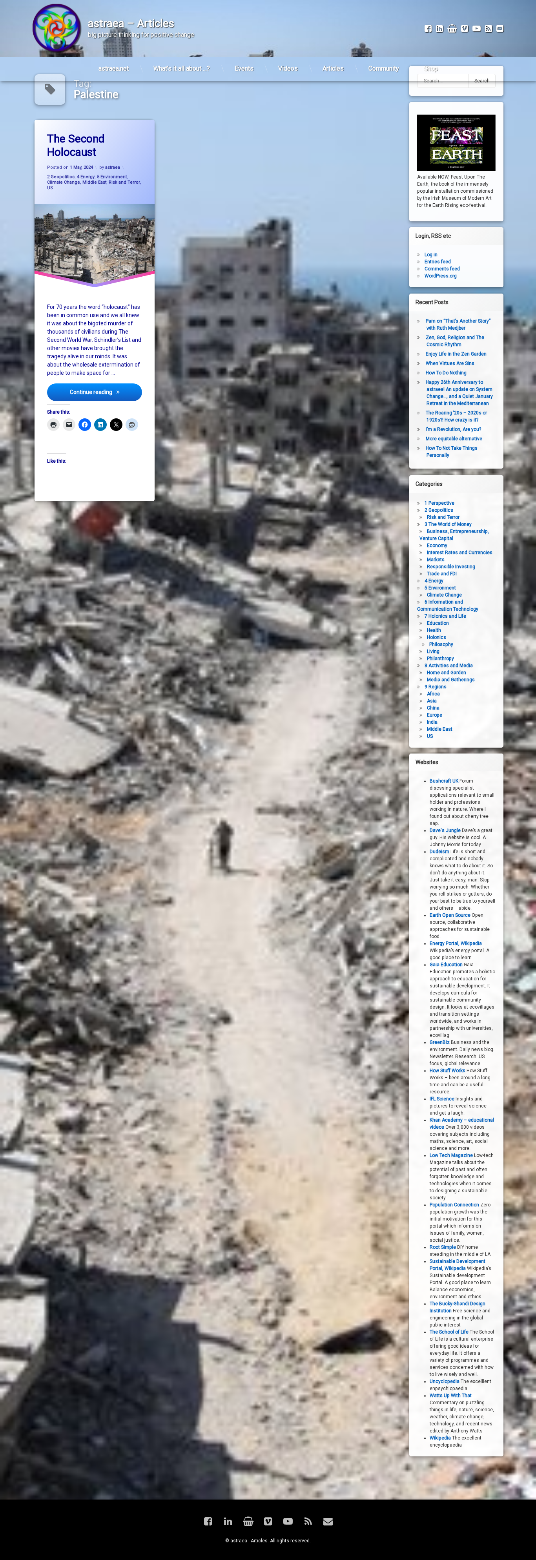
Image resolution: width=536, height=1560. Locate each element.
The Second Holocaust (76, 145)
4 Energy (86, 176)
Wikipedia (440, 1438)
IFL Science (442, 1099)
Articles (333, 68)
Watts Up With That (451, 1395)
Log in (431, 254)
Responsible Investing (451, 566)
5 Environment (112, 176)
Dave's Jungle (445, 830)
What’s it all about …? (181, 68)
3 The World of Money (448, 524)
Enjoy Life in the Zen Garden (456, 354)
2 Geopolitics (61, 176)
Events (244, 68)
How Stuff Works (447, 1070)
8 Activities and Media (449, 665)
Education (438, 623)
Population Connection (454, 1205)
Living (433, 651)
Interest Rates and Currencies (459, 552)
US (50, 187)
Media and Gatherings (451, 679)
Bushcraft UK (444, 781)
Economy (437, 545)
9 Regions (436, 686)
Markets (436, 559)
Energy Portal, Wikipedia (456, 943)
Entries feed (438, 262)
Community (383, 68)
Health (434, 630)
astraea (112, 167)
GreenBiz (440, 1042)
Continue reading (105, 392)
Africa (433, 693)
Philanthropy (440, 658)
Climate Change (63, 182)
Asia (432, 700)
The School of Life (449, 1332)
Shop (431, 68)
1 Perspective (439, 502)
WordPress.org (441, 276)
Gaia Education (446, 964)
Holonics (436, 637)
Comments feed (442, 269)
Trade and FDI (442, 573)
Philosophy (441, 644)
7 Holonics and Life (445, 616)
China (433, 707)
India (432, 721)
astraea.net (113, 68)
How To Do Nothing (446, 373)
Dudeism (439, 851)
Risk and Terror (124, 182)
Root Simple (443, 1247)
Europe (434, 714)
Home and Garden (446, 672)
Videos (288, 68)
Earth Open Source (450, 915)
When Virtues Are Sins (450, 363)
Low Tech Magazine (451, 1155)
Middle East (94, 182)
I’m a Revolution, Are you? (453, 429)
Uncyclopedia (444, 1381)
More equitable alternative (454, 439)
